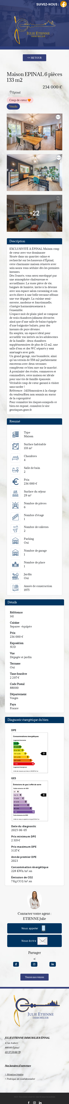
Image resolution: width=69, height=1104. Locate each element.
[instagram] (34, 1102)
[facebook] (28, 1102)
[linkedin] (40, 1102)
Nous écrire (29, 941)
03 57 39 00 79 (12, 1052)
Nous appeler (30, 928)
